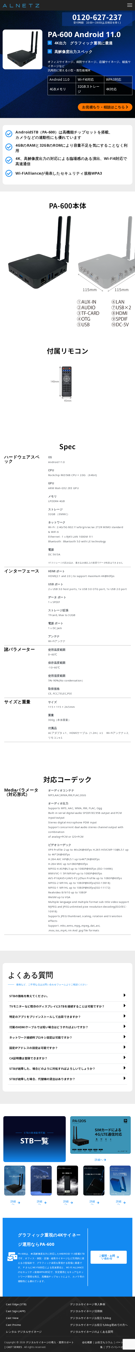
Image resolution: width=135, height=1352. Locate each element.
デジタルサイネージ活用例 (86, 1311)
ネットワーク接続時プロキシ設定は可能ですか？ (40, 1037)
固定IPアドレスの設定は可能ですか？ (33, 1048)
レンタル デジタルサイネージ (24, 1331)
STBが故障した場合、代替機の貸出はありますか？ (42, 1079)
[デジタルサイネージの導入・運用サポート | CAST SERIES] (21, 5)
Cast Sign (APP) (15, 1311)
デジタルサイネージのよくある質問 (91, 1331)
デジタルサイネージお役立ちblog (90, 1318)
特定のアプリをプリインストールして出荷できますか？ (45, 1017)
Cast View (12, 1318)
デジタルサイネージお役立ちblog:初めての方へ (99, 1325)
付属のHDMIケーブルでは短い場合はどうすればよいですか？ (48, 1027)
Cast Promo (13, 1325)
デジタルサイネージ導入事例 (87, 1304)
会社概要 (87, 1342)
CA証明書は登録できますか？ (28, 1058)
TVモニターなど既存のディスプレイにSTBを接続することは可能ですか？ (57, 1006)
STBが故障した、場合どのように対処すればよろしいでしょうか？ (52, 1068)
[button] (67, 996)
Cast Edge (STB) (16, 1304)
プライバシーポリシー (118, 1347)
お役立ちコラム (104, 1342)
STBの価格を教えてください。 (29, 996)
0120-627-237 (97, 16)
